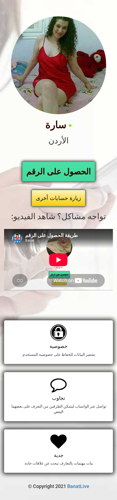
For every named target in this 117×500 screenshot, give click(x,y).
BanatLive (78, 486)
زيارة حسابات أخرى (58, 198)
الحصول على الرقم (58, 171)
